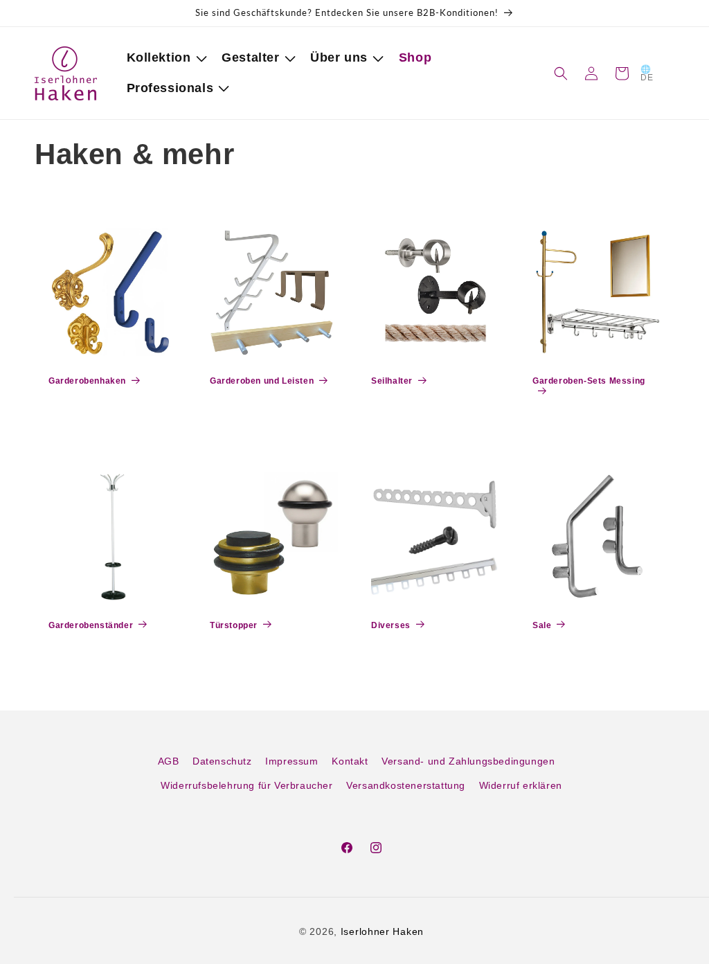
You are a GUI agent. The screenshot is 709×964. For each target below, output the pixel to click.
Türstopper (234, 625)
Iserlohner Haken (382, 931)
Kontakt (350, 761)
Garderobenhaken (87, 381)
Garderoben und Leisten (262, 381)
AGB (168, 761)
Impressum (291, 761)
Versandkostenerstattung (405, 785)
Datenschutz (222, 761)
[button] (164, 58)
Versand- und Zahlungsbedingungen (468, 761)
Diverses (391, 625)
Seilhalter (392, 381)
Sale (541, 625)
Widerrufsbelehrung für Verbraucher (246, 785)
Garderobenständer (90, 625)
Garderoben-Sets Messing (588, 381)
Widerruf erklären (520, 785)
